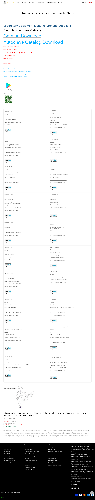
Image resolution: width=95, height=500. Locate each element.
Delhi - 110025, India (54, 177)
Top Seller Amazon (52, 460)
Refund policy (5, 495)
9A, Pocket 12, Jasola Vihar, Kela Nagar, (59, 174)
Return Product (28, 447)
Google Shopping (52, 458)
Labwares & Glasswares (9, 460)
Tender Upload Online (30, 467)
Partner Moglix (51, 462)
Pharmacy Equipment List (11, 46)
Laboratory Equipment (9, 458)
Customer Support (29, 449)
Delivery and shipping (30, 456)
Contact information (39, 495)
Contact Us (27, 465)
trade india (50, 453)
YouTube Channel (52, 449)
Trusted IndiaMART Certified (54, 456)
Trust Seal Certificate (29, 469)
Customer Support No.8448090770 (58, 180)
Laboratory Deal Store (76, 461)
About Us (27, 458)
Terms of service (21, 495)
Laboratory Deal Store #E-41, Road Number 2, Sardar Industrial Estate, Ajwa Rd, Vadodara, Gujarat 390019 (81, 458)
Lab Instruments (7, 462)
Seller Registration (29, 462)
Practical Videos (7, 449)
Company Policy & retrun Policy (32, 451)
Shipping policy (29, 495)
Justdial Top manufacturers (54, 465)
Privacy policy (12, 495)
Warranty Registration (30, 453)
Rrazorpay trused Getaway (54, 447)
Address (6, 114)
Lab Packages (7, 451)
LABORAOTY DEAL (54, 169)
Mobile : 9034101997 (75, 481)
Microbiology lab (7, 456)
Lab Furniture (7, 453)
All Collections (7, 465)
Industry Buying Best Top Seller (55, 451)
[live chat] (26, 130)
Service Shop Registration (31, 460)
